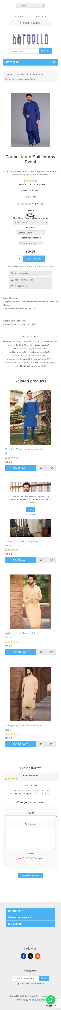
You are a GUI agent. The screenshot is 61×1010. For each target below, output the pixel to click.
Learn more (30, 515)
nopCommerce (37, 1000)
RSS (37, 956)
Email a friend (21, 286)
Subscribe (24, 984)
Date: (27, 790)
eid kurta (48, 341)
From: (14, 790)
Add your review (37, 184)
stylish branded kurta (14, 362)
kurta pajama (9, 341)
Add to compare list (24, 280)
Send (43, 978)
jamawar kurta (17, 355)
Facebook (23, 956)
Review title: (30, 813)
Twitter (30, 956)
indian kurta (37, 355)
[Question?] (50, 999)
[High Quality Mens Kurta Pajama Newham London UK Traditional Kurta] (30, 694)
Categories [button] (12, 62)
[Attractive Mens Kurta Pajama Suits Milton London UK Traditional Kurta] (30, 417)
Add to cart (33, 258)
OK (30, 510)
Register (19, 16)
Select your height (30, 238)
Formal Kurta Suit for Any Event (22, 541)
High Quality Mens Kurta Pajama (23, 725)
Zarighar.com (41, 1007)
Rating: (30, 853)
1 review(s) (21, 184)
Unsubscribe (38, 984)
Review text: (30, 824)
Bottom (30, 227)
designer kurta (29, 341)
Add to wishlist (21, 273)
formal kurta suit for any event (29, 366)
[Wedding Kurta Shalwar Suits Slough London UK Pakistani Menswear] (30, 601)
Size (30, 210)
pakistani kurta (38, 352)
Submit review (30, 875)
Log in (29, 16)
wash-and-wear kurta (17, 359)
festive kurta (15, 345)
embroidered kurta (37, 345)
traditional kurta (16, 352)
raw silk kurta (40, 359)
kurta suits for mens (40, 362)
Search (45, 51)
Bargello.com (26, 1007)
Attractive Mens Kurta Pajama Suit (24, 449)
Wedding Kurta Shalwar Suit (20, 633)
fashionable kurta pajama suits (26, 348)
